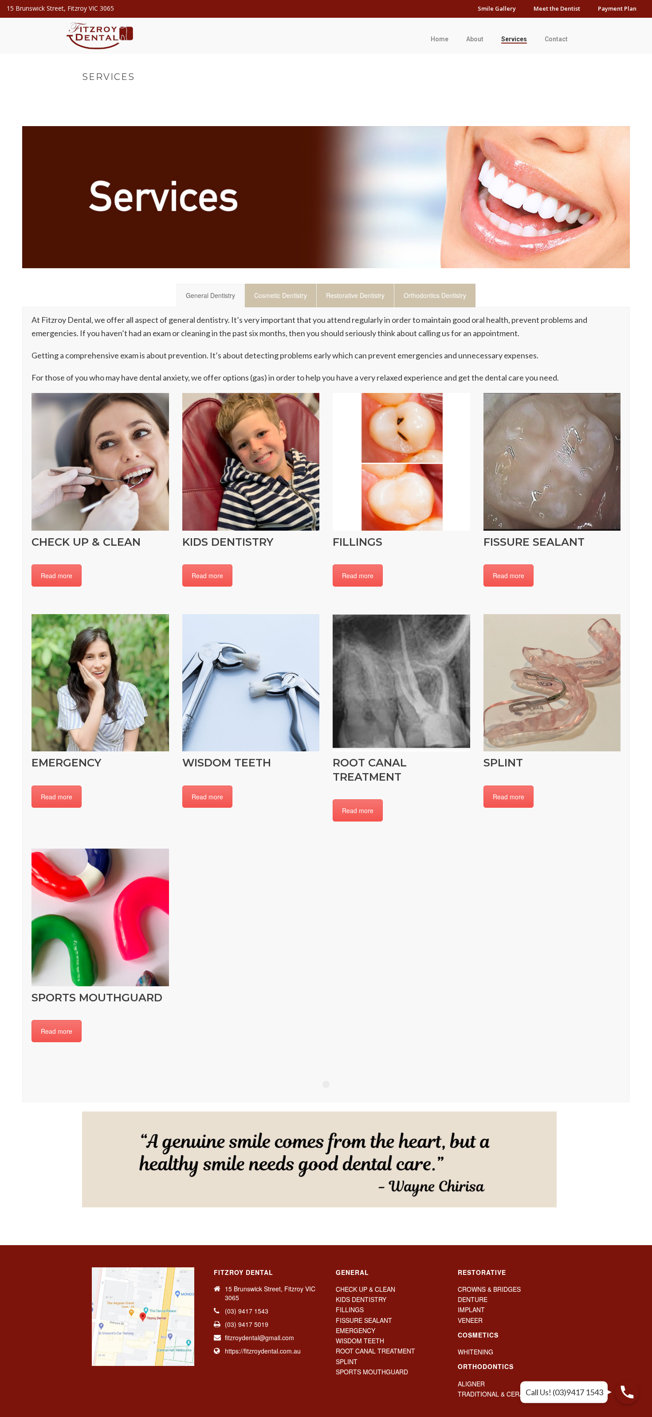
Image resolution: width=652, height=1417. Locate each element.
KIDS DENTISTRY (361, 1299)
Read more (56, 575)
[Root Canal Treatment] (401, 683)
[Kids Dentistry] (251, 462)
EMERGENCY (355, 1330)
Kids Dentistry (227, 542)
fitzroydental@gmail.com (259, 1338)
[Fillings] (401, 462)
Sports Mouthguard (96, 997)
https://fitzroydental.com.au (263, 1351)
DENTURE (472, 1299)
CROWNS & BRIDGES (489, 1289)
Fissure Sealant (534, 542)
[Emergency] (100, 683)
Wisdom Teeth (226, 762)
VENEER (470, 1320)
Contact (556, 39)
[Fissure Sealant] (552, 462)
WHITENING (475, 1351)
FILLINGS (350, 1309)
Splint (503, 762)
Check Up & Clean (86, 542)
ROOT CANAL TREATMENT (375, 1350)
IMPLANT (471, 1309)
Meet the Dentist (557, 8)
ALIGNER (471, 1383)
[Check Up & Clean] (100, 462)
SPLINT (346, 1361)
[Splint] (552, 683)
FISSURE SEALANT (364, 1320)
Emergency (66, 762)
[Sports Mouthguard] (100, 917)
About (474, 39)
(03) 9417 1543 (246, 1311)
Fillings (357, 542)
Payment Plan (617, 8)
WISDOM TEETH (360, 1340)
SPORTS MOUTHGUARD (372, 1371)
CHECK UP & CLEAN (365, 1289)
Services (514, 39)
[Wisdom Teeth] (251, 683)
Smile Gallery (497, 8)
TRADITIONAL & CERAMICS (498, 1393)
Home (439, 39)
